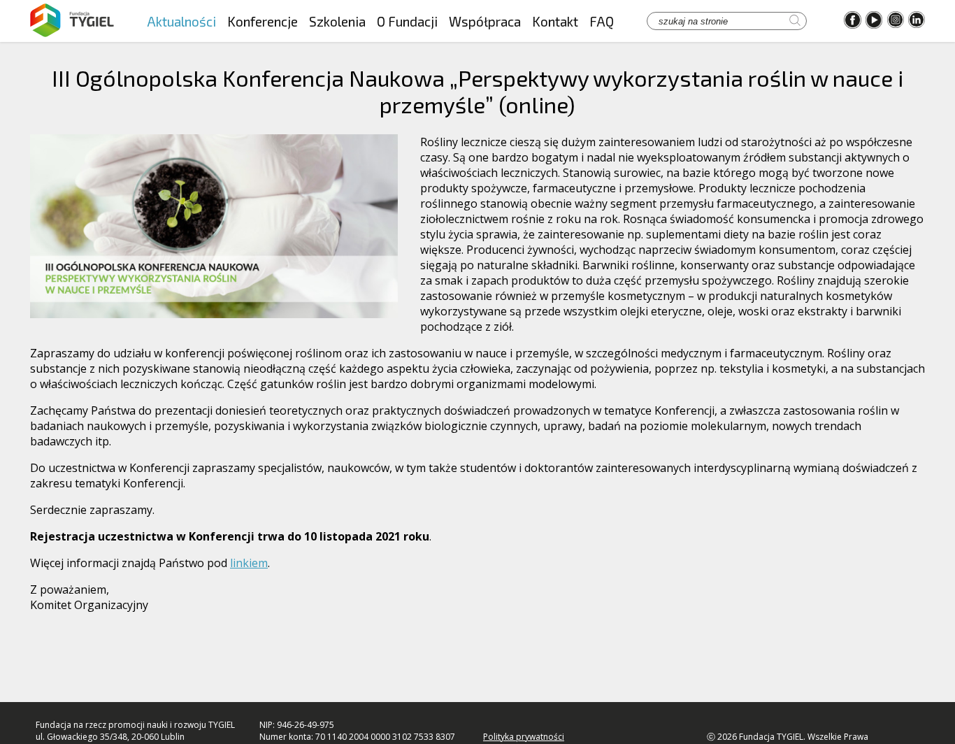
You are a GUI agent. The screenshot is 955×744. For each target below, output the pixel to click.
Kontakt (555, 21)
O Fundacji (407, 21)
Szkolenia (337, 21)
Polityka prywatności (523, 737)
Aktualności (181, 21)
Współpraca (485, 21)
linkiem (249, 563)
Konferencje (262, 21)
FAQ (601, 21)
